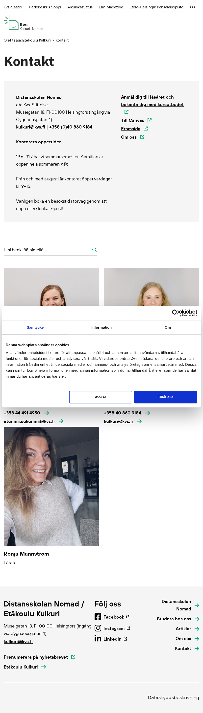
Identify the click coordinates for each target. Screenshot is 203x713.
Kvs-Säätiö (13, 6)
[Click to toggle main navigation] (196, 26)
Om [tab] (168, 327)
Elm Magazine (111, 6)
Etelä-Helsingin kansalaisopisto (156, 6)
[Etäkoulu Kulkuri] (23, 22)
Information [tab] (101, 327)
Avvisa (100, 397)
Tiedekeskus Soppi (44, 6)
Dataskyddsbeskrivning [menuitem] (173, 697)
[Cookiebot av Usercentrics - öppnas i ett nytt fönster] (175, 313)
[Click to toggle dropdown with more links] (192, 7)
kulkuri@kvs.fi (18, 641)
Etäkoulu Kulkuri (36, 40)
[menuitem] (173, 605)
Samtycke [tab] (35, 327)
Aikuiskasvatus (80, 6)
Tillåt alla (165, 397)
